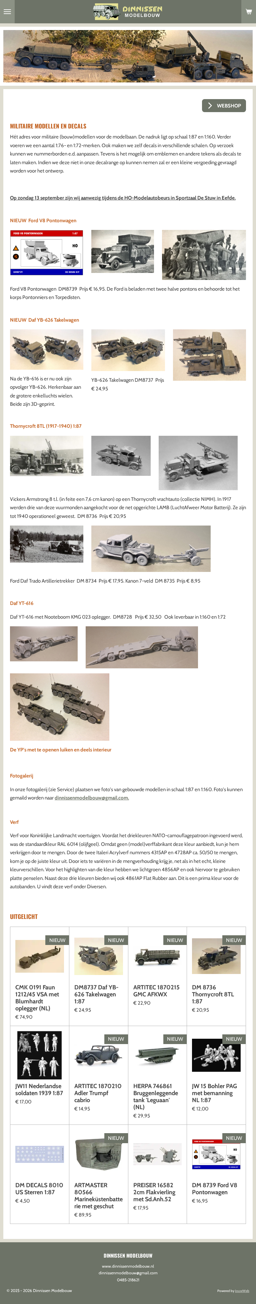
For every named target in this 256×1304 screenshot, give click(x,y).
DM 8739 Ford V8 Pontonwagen (214, 1189)
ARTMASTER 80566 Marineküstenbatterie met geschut (98, 1196)
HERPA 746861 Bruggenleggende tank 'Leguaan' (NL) (155, 1097)
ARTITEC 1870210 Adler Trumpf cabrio (98, 1093)
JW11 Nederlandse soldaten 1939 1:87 (39, 1090)
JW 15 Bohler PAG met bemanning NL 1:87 (214, 1093)
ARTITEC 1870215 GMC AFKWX (156, 991)
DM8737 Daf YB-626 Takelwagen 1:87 (96, 994)
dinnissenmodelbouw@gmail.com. (92, 798)
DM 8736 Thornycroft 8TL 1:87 (213, 994)
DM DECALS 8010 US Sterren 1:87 (39, 1189)
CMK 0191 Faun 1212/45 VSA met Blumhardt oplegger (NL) (37, 998)
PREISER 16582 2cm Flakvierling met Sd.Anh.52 (154, 1192)
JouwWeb (242, 1291)
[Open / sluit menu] (7, 11)
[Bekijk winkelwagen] (248, 11)
